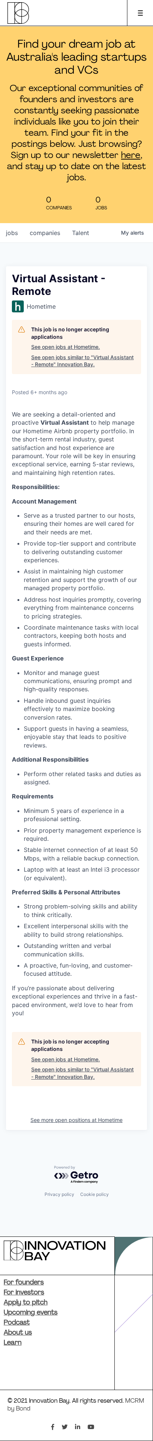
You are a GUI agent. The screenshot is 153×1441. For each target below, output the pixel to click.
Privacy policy (59, 1194)
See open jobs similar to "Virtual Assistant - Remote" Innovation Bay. (82, 361)
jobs (12, 233)
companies (45, 233)
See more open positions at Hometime (76, 1120)
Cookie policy (94, 1194)
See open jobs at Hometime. (65, 347)
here (130, 155)
